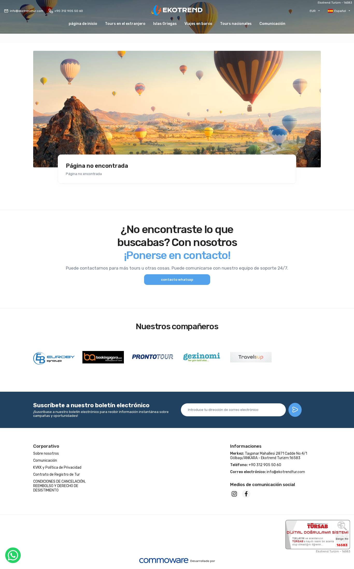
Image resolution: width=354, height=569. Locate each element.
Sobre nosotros (46, 453)
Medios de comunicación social (262, 484)
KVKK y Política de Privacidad (57, 467)
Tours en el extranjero (125, 24)
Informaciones (245, 446)
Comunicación (272, 24)
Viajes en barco (198, 24)
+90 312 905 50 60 (68, 11)
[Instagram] (234, 494)
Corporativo (46, 446)
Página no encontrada (97, 166)
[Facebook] (246, 494)
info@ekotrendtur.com (26, 11)
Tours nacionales (236, 24)
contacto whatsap (177, 280)
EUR (313, 11)
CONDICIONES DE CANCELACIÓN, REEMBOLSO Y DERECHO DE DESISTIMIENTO (59, 486)
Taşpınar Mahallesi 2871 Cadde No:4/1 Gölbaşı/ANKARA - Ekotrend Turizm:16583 (268, 455)
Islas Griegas (165, 24)
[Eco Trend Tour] (177, 10)
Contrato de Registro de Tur (56, 474)
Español (340, 11)
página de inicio (83, 24)
